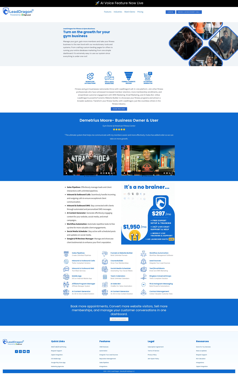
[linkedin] (28, 351)
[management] (13, 339)
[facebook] (16, 351)
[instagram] (20, 351)
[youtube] (24, 351)
